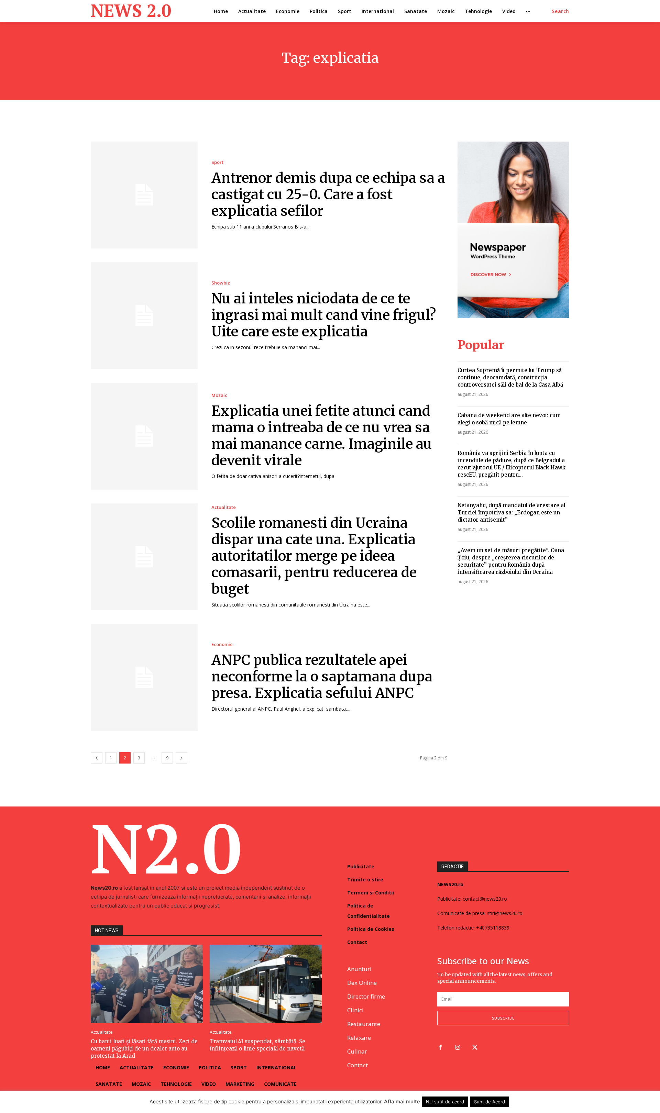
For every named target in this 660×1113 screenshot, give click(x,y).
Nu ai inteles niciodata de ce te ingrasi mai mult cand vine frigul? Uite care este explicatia (323, 315)
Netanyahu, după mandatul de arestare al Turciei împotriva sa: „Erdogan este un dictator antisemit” (511, 512)
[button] (560, 11)
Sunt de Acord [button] (489, 1101)
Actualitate (223, 507)
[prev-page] (96, 758)
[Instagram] (458, 1048)
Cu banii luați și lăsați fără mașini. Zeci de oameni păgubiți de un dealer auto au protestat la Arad (144, 1048)
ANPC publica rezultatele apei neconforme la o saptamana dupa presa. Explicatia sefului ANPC (321, 677)
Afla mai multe (402, 1101)
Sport (217, 162)
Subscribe (503, 1018)
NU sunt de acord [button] (445, 1101)
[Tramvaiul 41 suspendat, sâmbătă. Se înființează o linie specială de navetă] (266, 984)
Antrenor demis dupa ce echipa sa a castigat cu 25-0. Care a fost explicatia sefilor (328, 194)
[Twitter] (475, 1048)
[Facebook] (440, 1048)
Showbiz (220, 283)
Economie (222, 644)
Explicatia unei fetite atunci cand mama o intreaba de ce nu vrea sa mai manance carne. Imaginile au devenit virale (321, 435)
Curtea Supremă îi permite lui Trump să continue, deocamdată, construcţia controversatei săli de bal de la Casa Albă (510, 377)
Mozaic (219, 395)
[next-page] (181, 758)
